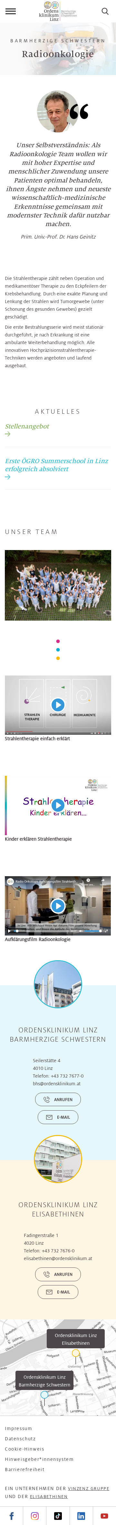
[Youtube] (104, 1516)
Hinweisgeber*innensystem (39, 1459)
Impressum (18, 1428)
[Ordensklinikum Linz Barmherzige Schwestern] (44, 1398)
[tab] (27, 429)
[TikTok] (57, 1516)
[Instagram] (34, 1516)
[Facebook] (11, 1516)
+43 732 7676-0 (58, 1251)
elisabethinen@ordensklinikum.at (58, 1258)
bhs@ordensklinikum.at (57, 1084)
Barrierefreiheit (25, 1469)
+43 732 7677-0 (67, 1076)
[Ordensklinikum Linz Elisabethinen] (76, 1356)
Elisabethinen (49, 1496)
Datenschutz (20, 1439)
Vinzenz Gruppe (88, 1488)
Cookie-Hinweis (24, 1449)
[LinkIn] (81, 1516)
